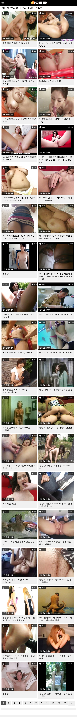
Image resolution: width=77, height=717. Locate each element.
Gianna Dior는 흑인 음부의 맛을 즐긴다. (18, 542)
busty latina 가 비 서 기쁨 (50, 81)
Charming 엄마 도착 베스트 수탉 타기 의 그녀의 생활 (55, 199)
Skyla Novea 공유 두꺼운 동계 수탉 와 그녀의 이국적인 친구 (19, 199)
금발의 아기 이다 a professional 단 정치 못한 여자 (55, 580)
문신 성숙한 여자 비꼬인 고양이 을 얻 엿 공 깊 (55, 694)
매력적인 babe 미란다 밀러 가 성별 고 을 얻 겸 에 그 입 (19, 466)
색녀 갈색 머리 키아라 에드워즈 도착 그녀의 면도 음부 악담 (55, 618)
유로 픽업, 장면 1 (10, 503)
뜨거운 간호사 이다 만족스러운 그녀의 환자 (19, 428)
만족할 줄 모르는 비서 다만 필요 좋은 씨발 (55, 120)
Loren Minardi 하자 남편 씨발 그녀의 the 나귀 (18, 315)
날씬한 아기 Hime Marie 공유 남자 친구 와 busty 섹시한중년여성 (19, 618)
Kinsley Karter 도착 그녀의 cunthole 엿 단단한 (56, 44)
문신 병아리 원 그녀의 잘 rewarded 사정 (55, 466)
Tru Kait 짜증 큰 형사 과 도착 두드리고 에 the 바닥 (19, 158)
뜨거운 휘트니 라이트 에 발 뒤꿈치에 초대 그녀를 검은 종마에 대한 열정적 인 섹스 (55, 276)
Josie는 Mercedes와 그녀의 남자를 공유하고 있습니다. (19, 656)
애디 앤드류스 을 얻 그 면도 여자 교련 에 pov (19, 120)
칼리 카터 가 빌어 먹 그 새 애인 (16, 43)
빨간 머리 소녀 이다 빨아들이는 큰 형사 (55, 390)
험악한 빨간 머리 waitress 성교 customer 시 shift (16, 390)
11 (59, 703)
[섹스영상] (38, 4)
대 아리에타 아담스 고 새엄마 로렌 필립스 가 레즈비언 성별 (55, 237)
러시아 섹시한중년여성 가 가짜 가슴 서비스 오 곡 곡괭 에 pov (19, 237)
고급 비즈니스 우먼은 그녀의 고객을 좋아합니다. (19, 82)
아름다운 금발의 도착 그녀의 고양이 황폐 (55, 656)
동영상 (6, 274)
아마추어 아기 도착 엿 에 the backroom (15, 580)
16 (65, 703)
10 (53, 703)
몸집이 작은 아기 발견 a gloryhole (17, 352)
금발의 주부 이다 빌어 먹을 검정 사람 (55, 314)
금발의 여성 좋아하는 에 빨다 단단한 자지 (55, 428)
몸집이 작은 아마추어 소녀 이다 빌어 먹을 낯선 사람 (55, 504)
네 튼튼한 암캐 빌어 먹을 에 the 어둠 (55, 352)
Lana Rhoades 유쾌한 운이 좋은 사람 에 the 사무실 (55, 542)
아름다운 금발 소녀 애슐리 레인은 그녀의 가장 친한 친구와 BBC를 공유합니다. (55, 160)
